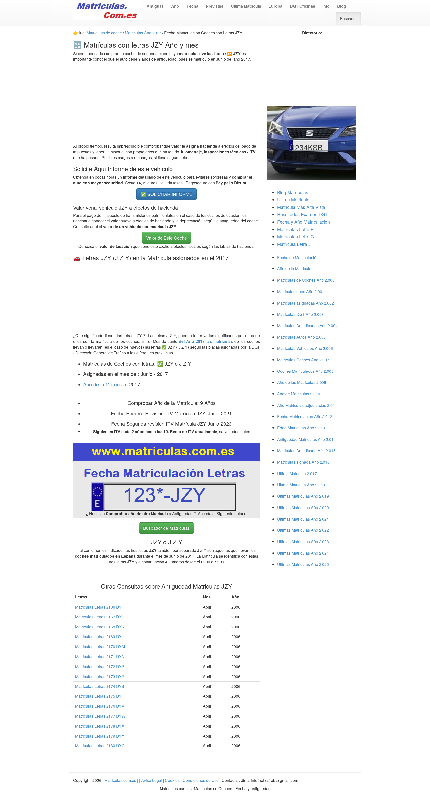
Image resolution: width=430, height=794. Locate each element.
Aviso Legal (152, 780)
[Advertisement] (166, 103)
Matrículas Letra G (295, 236)
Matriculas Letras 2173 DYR (100, 676)
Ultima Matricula (293, 199)
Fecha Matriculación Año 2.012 (304, 416)
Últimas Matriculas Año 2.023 (303, 541)
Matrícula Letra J (294, 244)
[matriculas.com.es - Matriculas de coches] (108, 9)
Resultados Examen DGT (302, 214)
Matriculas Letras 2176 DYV (99, 706)
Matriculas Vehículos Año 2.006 (305, 348)
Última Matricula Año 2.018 (301, 485)
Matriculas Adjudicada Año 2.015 (306, 450)
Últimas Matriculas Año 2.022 (303, 530)
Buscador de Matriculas (166, 528)
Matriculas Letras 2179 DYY (99, 736)
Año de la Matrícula (104, 384)
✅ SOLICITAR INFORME (166, 194)
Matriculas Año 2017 (143, 33)
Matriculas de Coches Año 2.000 (306, 280)
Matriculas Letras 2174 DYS (99, 686)
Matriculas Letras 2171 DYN (100, 656)
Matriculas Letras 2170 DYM (100, 646)
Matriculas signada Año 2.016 (303, 462)
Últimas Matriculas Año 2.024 (303, 553)
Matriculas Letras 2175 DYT (99, 696)
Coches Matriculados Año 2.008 (305, 371)
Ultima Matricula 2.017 (297, 473)
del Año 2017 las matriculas (206, 341)
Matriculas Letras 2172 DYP (99, 666)
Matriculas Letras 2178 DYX (99, 726)
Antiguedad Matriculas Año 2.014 (306, 439)
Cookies (173, 780)
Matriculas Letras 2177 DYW (100, 716)
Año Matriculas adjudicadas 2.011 (307, 405)
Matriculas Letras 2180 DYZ (99, 745)
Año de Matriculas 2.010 (298, 394)
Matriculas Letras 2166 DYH (100, 607)
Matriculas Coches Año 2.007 (303, 360)
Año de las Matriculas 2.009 (301, 382)
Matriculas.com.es (120, 780)
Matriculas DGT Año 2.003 (300, 314)
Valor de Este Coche (166, 237)
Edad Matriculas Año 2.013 (301, 428)
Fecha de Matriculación (298, 257)
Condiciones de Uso (201, 780)
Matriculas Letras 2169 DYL (99, 636)
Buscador (348, 18)
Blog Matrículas (292, 192)
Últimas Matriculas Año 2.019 (303, 496)
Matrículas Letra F (295, 229)
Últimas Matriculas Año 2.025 (303, 564)
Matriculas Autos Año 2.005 (301, 337)
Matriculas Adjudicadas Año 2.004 (307, 325)
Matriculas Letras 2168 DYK (99, 627)
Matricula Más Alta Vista (301, 207)
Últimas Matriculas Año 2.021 (303, 519)
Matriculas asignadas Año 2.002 (305, 303)
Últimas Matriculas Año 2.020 (303, 507)
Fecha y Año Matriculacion (303, 221)
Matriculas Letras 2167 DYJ (99, 617)
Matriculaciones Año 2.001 (300, 291)
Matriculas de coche (104, 33)
